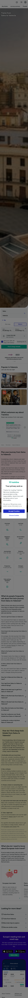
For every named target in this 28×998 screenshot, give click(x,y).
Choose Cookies (14, 515)
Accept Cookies (14, 511)
